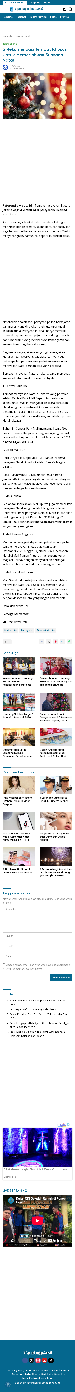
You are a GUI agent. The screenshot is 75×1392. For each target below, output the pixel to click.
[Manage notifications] (7, 1384)
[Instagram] (38, 1361)
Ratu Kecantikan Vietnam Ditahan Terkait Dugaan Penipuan (17, 801)
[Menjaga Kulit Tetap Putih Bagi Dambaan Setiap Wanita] (56, 821)
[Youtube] (44, 1361)
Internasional (10, 43)
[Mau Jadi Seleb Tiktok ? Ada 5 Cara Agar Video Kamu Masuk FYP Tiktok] (19, 821)
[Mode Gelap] (65, 9)
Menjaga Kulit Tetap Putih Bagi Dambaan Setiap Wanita (54, 836)
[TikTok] (51, 1360)
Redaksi (46, 1374)
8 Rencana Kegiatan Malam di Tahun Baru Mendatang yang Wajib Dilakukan (56, 872)
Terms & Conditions (39, 1370)
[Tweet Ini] (48, 641)
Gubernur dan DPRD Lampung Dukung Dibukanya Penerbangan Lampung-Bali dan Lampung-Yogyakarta (17, 753)
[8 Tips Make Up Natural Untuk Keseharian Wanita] (19, 856)
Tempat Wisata (46, 630)
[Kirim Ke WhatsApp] (69, 641)
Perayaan (26, 630)
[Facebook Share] (41, 641)
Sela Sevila (15, 66)
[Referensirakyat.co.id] (26, 9)
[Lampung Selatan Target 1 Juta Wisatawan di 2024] (19, 702)
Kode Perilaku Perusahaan (37, 1378)
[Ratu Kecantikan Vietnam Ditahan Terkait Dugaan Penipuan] (19, 785)
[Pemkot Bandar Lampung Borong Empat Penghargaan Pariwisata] (19, 666)
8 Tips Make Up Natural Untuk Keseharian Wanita (17, 871)
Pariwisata (10, 630)
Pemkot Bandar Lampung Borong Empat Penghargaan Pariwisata (18, 681)
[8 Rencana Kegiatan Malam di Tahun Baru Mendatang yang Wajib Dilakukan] (56, 856)
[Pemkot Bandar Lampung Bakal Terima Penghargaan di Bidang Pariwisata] (56, 666)
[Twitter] (31, 1361)
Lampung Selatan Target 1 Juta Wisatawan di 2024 (18, 716)
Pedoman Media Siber (25, 1374)
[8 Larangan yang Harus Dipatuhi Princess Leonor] (56, 785)
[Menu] (5, 9)
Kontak (58, 1374)
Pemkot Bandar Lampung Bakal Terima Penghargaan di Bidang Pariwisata (56, 681)
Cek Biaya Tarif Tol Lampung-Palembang (33, 1009)
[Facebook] (25, 1361)
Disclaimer (60, 1370)
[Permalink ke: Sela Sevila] (5, 67)
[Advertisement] (37, 162)
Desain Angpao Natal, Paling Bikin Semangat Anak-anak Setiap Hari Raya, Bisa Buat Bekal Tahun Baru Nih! (53, 753)
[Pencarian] (70, 9)
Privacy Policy (16, 1370)
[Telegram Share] (62, 641)
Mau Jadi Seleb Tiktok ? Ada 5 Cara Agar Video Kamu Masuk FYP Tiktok (16, 836)
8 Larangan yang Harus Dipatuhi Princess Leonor (54, 799)
